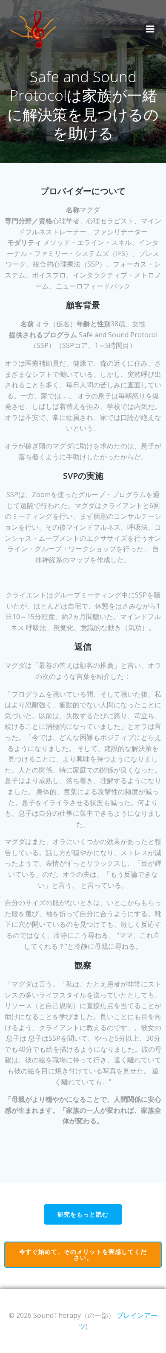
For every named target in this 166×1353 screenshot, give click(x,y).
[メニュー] (150, 29)
